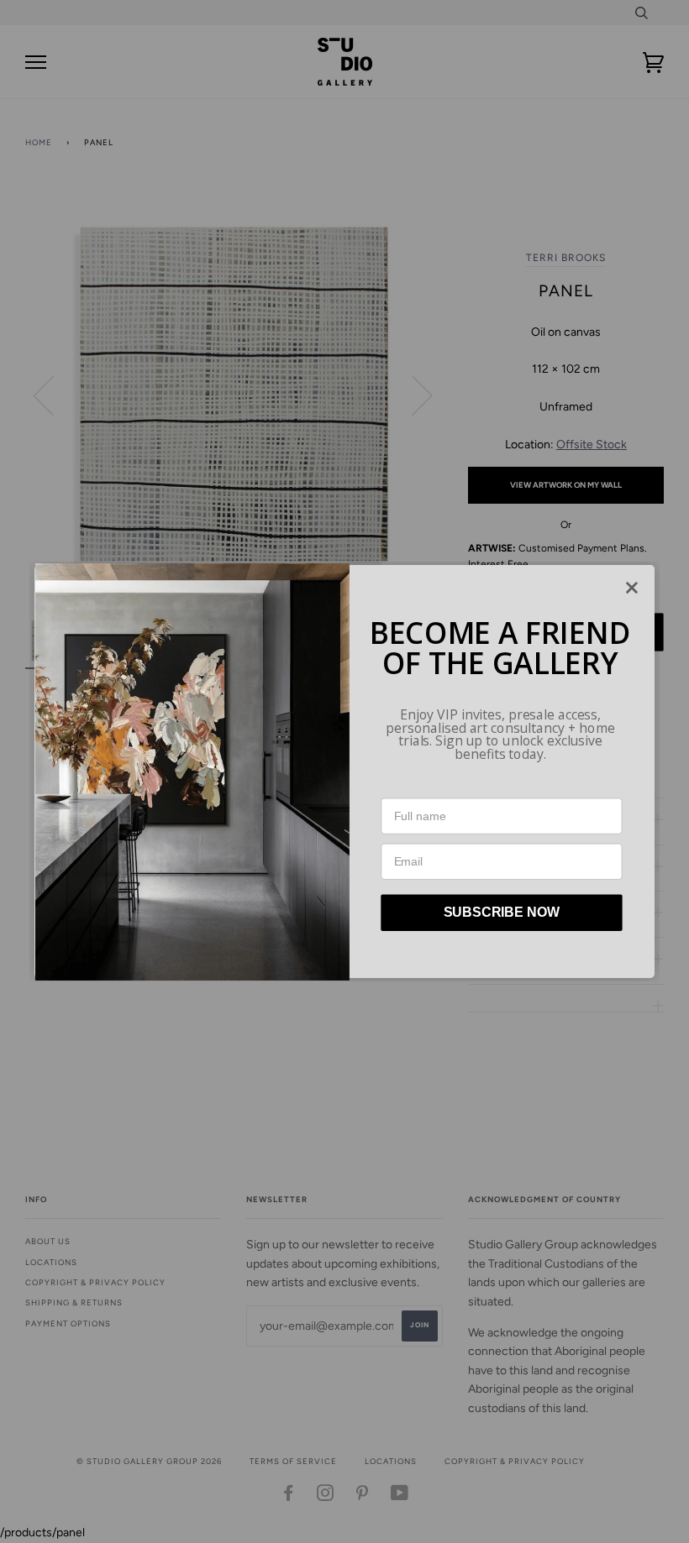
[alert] (344, 771)
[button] (632, 588)
